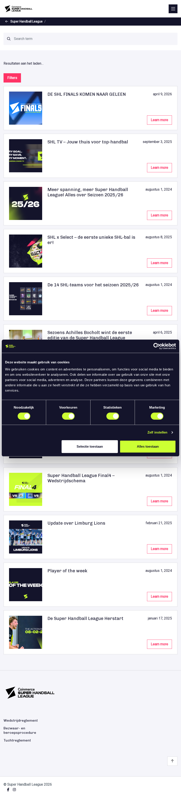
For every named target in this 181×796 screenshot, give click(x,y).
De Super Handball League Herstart (85, 618)
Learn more (159, 120)
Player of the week (67, 570)
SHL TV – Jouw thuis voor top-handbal (87, 142)
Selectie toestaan (90, 446)
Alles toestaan (148, 446)
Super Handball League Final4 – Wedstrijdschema (81, 478)
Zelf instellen (157, 432)
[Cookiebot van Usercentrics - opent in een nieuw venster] (156, 346)
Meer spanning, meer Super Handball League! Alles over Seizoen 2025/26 (87, 192)
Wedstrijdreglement (21, 720)
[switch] (68, 416)
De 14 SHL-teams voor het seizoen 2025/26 (93, 284)
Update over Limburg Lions (76, 523)
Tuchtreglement (17, 740)
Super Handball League (26, 21)
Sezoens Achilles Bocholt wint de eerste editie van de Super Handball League (89, 335)
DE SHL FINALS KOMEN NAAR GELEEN (86, 94)
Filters (12, 78)
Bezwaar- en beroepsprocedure (20, 730)
